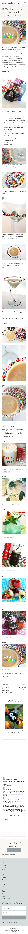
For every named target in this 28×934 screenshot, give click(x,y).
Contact (4, 894)
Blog (19, 15)
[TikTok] (10, 922)
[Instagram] (3, 922)
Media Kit (4, 896)
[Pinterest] (7, 922)
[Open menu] (25, 3)
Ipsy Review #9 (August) (22, 687)
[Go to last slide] (7, 720)
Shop (3, 869)
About (4, 865)
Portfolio (4, 867)
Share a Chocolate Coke (8, 570)
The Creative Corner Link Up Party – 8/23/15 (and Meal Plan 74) (7, 688)
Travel (4, 886)
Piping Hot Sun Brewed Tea (9, 637)
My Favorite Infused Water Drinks (11, 605)
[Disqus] (14, 757)
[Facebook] (5, 922)
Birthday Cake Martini (7, 669)
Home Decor (5, 879)
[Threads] (12, 922)
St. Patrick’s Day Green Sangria (10, 504)
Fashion (4, 882)
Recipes (4, 884)
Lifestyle (4, 877)
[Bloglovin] (16, 922)
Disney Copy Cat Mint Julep (9, 537)
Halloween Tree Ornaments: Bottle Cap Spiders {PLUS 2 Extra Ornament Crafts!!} (14, 732)
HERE (10, 62)
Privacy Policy (6, 898)
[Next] (21, 720)
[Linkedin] (14, 922)
